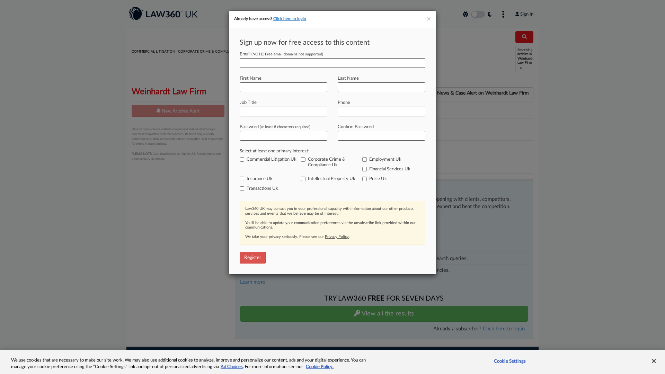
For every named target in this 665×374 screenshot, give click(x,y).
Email (281, 54)
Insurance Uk (260, 179)
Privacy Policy (337, 237)
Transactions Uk (262, 188)
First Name (250, 78)
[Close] (654, 361)
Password (275, 127)
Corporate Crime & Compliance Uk (326, 162)
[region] (332, 362)
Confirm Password (356, 127)
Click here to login (289, 19)
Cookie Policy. (320, 367)
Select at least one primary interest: (274, 151)
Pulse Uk (378, 179)
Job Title (248, 102)
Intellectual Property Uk (331, 179)
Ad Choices (232, 367)
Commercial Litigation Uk (271, 159)
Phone (344, 102)
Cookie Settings (510, 361)
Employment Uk (385, 159)
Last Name (348, 78)
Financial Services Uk (389, 169)
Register (252, 257)
